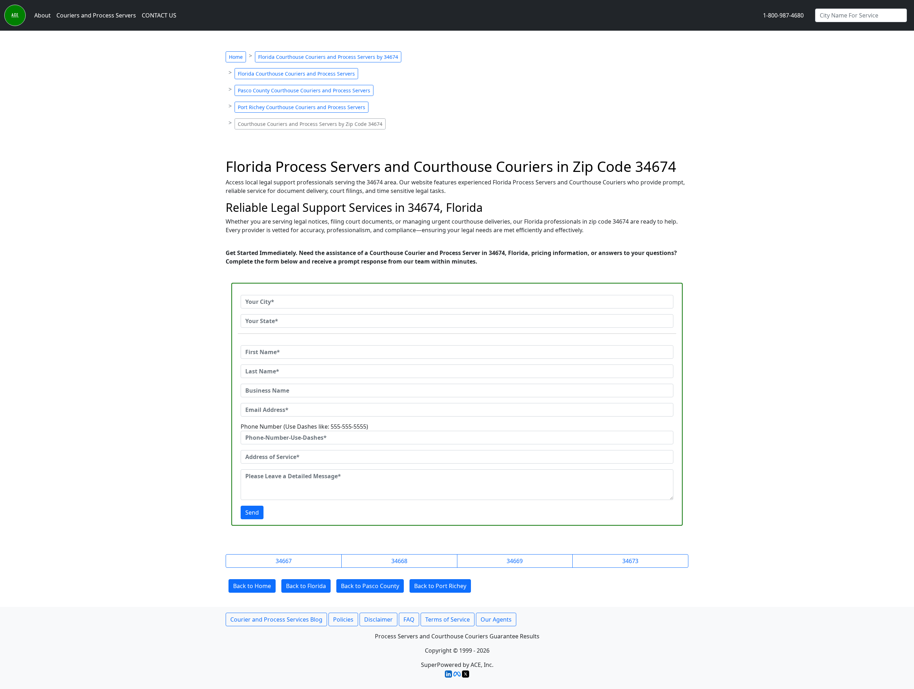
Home (236, 56)
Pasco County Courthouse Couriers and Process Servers (304, 90)
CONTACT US (159, 15)
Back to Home (252, 586)
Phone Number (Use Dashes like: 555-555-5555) (304, 426)
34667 (284, 561)
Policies (343, 619)
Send (252, 512)
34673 (630, 561)
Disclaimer (378, 619)
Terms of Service (447, 619)
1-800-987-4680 (783, 15)
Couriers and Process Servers (96, 15)
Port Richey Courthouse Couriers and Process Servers (301, 107)
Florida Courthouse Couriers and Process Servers (296, 73)
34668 (399, 561)
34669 (515, 561)
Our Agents (496, 619)
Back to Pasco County (370, 586)
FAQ (409, 619)
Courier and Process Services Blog (276, 619)
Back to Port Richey (440, 586)
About (42, 15)
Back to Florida (306, 586)
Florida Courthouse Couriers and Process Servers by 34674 (328, 56)
